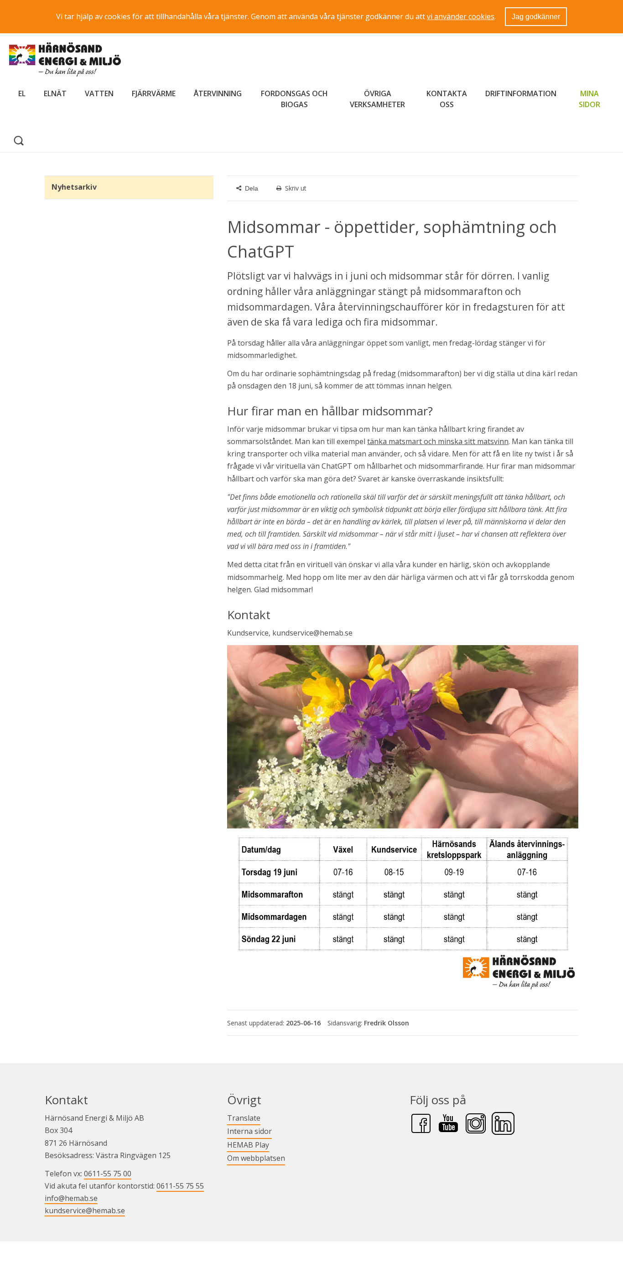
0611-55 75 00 (107, 1174)
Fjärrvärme (154, 93)
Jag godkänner (536, 17)
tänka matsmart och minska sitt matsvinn (438, 441)
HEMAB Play (248, 1144)
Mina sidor (592, 98)
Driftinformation (520, 93)
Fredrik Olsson (386, 1023)
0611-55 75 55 (180, 1186)
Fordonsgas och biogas (294, 98)
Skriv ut (295, 188)
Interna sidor (249, 1131)
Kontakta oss (446, 98)
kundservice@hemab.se (85, 1210)
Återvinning (218, 93)
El (22, 93)
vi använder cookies (460, 16)
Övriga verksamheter (377, 98)
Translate (243, 1117)
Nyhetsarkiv (74, 187)
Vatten (99, 93)
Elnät (55, 93)
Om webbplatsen (256, 1158)
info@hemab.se (71, 1198)
